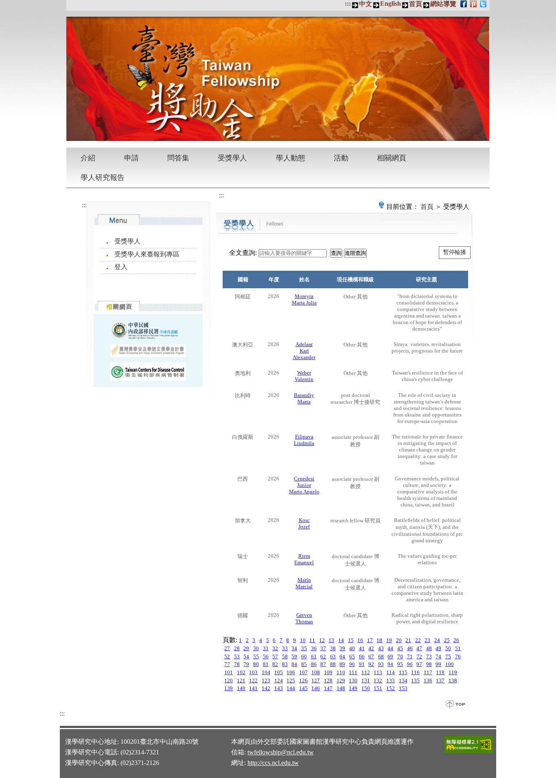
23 (427, 640)
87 (323, 664)
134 (403, 680)
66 (362, 656)
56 (266, 656)
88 (333, 664)
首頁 (415, 3)
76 (458, 656)
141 (253, 688)
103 (253, 672)
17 (370, 640)
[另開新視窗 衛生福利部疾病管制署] (148, 371)
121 (241, 680)
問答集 (178, 158)
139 (228, 688)
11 (312, 640)
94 (390, 664)
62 (323, 656)
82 (275, 664)
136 (428, 680)
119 (453, 672)
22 (418, 640)
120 (228, 680)
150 (365, 688)
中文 (365, 3)
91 (362, 664)
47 (419, 648)
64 (342, 656)
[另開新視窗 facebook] (464, 3)
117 (428, 672)
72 (419, 656)
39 (342, 648)
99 (438, 664)
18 (379, 640)
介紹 (88, 158)
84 (294, 664)
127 (315, 680)
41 (362, 648)
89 (342, 664)
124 (278, 680)
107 (303, 672)
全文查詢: (243, 252)
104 (266, 672)
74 (438, 656)
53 (237, 656)
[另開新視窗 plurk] (474, 3)
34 (294, 648)
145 (303, 688)
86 (314, 664)
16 (360, 640)
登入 (120, 266)
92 (371, 664)
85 (304, 664)
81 (266, 664)
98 (429, 664)
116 (415, 672)
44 (390, 648)
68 (381, 656)
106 (291, 672)
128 (328, 680)
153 (403, 688)
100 (449, 664)
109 (328, 672)
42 (371, 648)
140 (241, 688)
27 (227, 648)
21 (408, 640)
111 (353, 672)
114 (390, 672)
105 (278, 672)
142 (266, 688)
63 (333, 656)
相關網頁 (391, 158)
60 (304, 656)
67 (371, 656)
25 (447, 640)
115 (403, 672)
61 (314, 656)
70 (400, 656)
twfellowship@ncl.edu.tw (280, 752)
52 (227, 656)
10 (303, 640)
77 (227, 664)
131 (365, 680)
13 (331, 640)
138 (453, 680)
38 (333, 648)
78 (237, 664)
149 (353, 688)
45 (400, 648)
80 (256, 664)
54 (246, 656)
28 (237, 648)
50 (448, 648)
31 (266, 648)
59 (294, 656)
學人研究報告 (103, 177)
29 (246, 648)
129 (341, 680)
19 (389, 640)
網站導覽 (443, 3)
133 (390, 680)
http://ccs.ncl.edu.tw (273, 762)
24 (437, 640)
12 (322, 640)
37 (323, 648)
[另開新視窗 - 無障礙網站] (468, 751)
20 (399, 640)
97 (419, 664)
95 (400, 664)
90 (352, 664)
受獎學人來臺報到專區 (146, 254)
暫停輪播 (454, 252)
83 (285, 664)
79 (246, 664)
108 (315, 672)
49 (438, 648)
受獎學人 (232, 158)
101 (228, 672)
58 (285, 656)
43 (381, 648)
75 (448, 656)
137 (440, 680)
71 (410, 656)
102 (241, 672)
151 (378, 688)
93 (381, 664)
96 (410, 664)
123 (266, 680)
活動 (341, 158)
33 (285, 648)
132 (378, 680)
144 (291, 688)
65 (352, 656)
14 (341, 640)
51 (458, 648)
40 (352, 648)
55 (256, 656)
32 (275, 648)
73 (429, 656)
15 (351, 640)
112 (365, 672)
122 (253, 680)
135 (415, 680)
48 (429, 648)
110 (341, 672)
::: (348, 3)
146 (315, 688)
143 (278, 688)
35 (304, 648)
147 (328, 688)
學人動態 (290, 158)
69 (390, 656)
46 (410, 648)
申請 (131, 158)
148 (341, 688)
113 (378, 672)
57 (275, 656)
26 (456, 640)
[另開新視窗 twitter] (484, 3)
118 (440, 672)
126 (303, 680)
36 (314, 648)
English (390, 3)
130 (353, 680)
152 (390, 688)
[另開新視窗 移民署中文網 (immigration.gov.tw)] (148, 329)
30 (256, 648)
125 (291, 680)
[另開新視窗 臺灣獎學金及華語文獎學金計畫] (148, 350)
